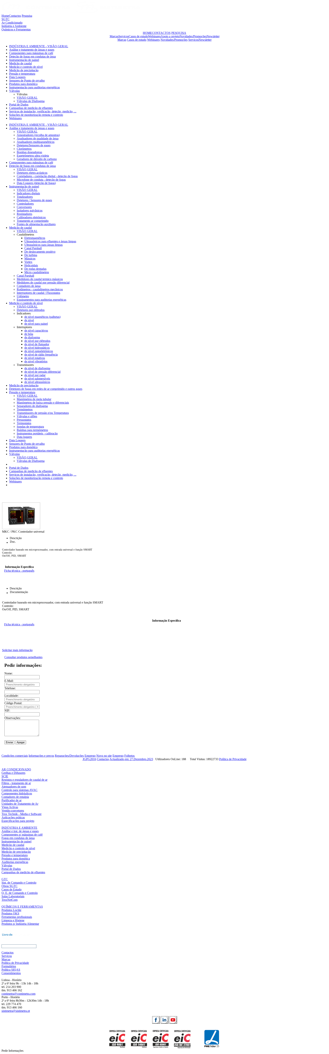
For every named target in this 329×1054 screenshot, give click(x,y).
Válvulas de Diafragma (31, 101)
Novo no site (104, 755)
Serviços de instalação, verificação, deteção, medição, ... (42, 111)
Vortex (28, 262)
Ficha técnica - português (19, 570)
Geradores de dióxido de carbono (37, 159)
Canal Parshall (33, 248)
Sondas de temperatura (30, 426)
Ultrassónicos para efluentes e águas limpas (50, 241)
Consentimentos (11, 973)
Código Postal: (13, 703)
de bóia (28, 334)
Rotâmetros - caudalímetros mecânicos (40, 289)
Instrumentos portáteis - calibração (37, 433)
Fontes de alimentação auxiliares (36, 224)
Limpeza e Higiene (13, 920)
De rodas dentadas (35, 268)
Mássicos (29, 258)
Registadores (24, 214)
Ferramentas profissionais (17, 917)
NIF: (7, 710)
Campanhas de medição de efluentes (31, 108)
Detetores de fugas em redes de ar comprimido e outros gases (45, 388)
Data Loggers (17, 77)
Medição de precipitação (23, 70)
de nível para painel (36, 323)
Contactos (15, 15)
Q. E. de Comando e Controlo (20, 892)
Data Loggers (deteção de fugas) (36, 183)
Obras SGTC (10, 886)
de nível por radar (35, 375)
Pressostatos (24, 419)
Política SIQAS (11, 969)
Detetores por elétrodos (31, 310)
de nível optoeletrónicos (38, 351)
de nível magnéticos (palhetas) (42, 316)
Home (5, 15)
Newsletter (213, 36)
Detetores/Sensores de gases (33, 145)
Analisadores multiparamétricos (35, 141)
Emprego (90, 755)
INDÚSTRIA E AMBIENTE (19, 827)
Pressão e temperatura (22, 73)
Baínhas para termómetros (32, 430)
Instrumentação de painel (24, 60)
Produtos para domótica (23, 84)
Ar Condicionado (12, 22)
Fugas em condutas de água (18, 838)
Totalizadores (25, 196)
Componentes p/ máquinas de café (22, 834)
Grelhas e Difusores (13, 772)
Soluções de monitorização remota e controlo (36, 114)
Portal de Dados (18, 104)
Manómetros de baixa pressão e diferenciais (43, 402)
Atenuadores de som (14, 786)
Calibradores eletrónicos (31, 217)
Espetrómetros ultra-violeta (33, 155)
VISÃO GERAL (27, 97)
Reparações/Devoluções (69, 755)
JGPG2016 (89, 759)
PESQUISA (178, 32)
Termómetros (25, 409)
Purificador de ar (12, 800)
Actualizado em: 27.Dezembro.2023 (131, 759)
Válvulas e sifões (27, 416)
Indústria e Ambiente (14, 26)
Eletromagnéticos (34, 238)
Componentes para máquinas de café (31, 53)
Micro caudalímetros (36, 272)
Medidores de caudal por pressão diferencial (43, 282)
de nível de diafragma (37, 368)
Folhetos (129, 755)
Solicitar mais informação (17, 650)
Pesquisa (27, 15)
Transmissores (25, 364)
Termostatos (24, 423)
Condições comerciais (15, 755)
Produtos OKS (10, 913)
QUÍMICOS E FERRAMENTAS (22, 906)
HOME (147, 32)
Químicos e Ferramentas (16, 29)
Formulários (9, 966)
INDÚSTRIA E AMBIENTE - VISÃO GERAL (38, 46)
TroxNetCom (10, 899)
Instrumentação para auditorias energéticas (34, 87)
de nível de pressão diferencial (42, 371)
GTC (5, 879)
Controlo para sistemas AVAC (20, 790)
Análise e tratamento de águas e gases (31, 49)
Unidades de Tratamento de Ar (20, 803)
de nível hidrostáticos (37, 347)
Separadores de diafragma (32, 406)
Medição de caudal (20, 63)
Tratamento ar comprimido (33, 220)
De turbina (30, 255)
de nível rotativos (34, 358)
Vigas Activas (10, 807)
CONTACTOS (161, 32)
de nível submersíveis (37, 378)
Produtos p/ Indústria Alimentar (20, 923)
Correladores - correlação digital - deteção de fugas (47, 176)
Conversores (24, 207)
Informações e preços (41, 755)
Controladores (25, 203)
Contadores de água (29, 286)
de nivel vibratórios (35, 361)
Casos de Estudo (12, 889)
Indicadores (24, 313)
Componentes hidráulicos (17, 793)
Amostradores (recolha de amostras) (38, 135)
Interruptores (24, 327)
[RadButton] (156, 1020)
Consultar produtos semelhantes (23, 657)
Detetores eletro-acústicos (32, 172)
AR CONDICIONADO (16, 769)
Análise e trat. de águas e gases (20, 831)
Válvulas (14, 90)
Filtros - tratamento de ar (16, 783)
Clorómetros (24, 148)
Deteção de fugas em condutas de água (32, 56)
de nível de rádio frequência (41, 354)
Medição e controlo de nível (26, 66)
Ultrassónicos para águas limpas (43, 244)
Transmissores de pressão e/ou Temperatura (43, 412)
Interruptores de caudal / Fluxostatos (38, 292)
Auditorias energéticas (15, 862)
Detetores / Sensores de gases (34, 200)
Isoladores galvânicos (29, 210)
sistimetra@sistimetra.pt (16, 1010)
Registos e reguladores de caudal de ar (24, 779)
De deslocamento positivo (39, 251)
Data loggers (24, 436)
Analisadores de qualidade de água (37, 138)
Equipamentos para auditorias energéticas (41, 299)
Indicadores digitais (28, 193)
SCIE (5, 776)
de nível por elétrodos (37, 340)
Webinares (154, 36)
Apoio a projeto (170, 36)
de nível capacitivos (36, 330)
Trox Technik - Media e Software (22, 814)
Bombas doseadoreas (29, 152)
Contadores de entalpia (15, 796)
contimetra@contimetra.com (18, 993)
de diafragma (32, 337)
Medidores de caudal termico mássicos (40, 279)
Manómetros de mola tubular (34, 399)
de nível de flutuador (36, 344)
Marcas (114, 36)
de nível (29, 320)
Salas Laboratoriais (13, 896)
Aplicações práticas (13, 817)
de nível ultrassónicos (37, 382)
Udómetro (23, 296)
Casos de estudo (138, 36)
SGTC (6, 19)
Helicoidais (31, 265)
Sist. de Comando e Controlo (19, 882)
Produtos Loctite (11, 910)
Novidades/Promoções (193, 36)
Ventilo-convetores (13, 810)
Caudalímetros (25, 234)
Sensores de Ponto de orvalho (27, 80)
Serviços (123, 36)
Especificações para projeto (18, 820)
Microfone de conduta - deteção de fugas (41, 179)
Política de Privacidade (233, 759)
